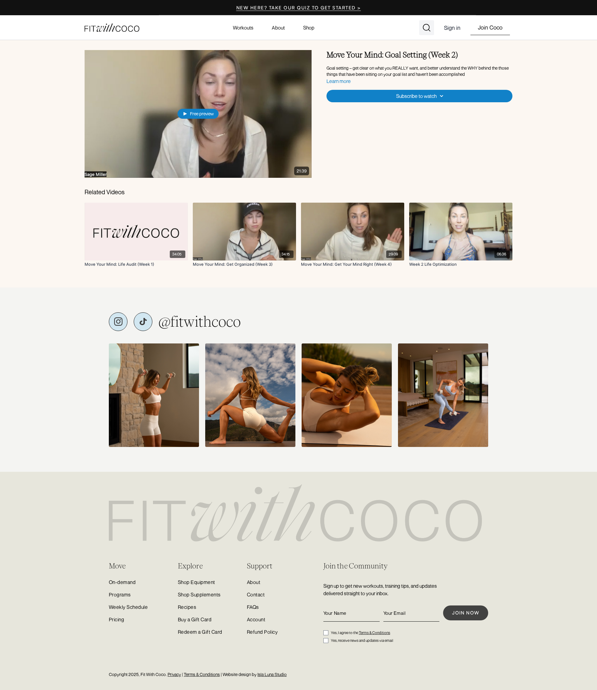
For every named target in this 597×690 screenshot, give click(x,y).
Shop (308, 28)
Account (256, 619)
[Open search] (426, 27)
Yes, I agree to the (360, 632)
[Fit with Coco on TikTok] (143, 321)
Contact (256, 594)
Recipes (187, 607)
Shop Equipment (196, 582)
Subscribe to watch (416, 96)
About (278, 28)
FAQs (253, 607)
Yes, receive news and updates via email (362, 640)
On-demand (122, 582)
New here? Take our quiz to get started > (298, 8)
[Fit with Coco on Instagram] (118, 321)
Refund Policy (262, 632)
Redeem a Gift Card (200, 632)
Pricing (116, 619)
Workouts (243, 28)
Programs (120, 594)
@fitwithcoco (200, 322)
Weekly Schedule (128, 607)
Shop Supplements (199, 594)
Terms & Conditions (374, 632)
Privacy (174, 674)
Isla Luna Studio (272, 674)
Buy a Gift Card (194, 619)
